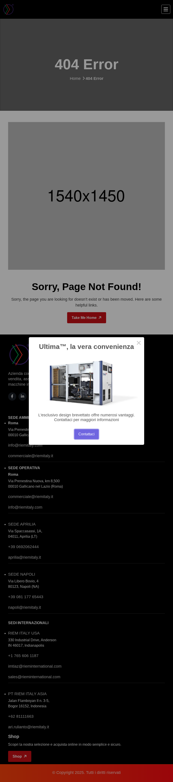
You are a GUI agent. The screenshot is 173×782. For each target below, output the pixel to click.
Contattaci (86, 434)
